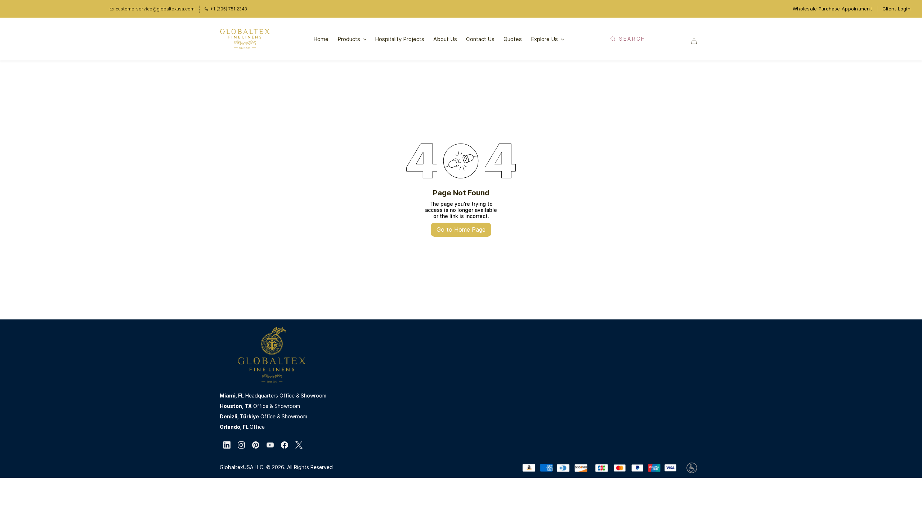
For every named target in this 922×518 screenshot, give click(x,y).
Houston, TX (236, 406)
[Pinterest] (255, 445)
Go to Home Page (461, 229)
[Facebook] (284, 445)
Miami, (229, 395)
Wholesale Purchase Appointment (832, 9)
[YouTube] (270, 445)
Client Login (896, 9)
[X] (299, 445)
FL (241, 395)
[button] (696, 41)
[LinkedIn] (226, 445)
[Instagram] (241, 445)
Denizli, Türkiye (239, 416)
